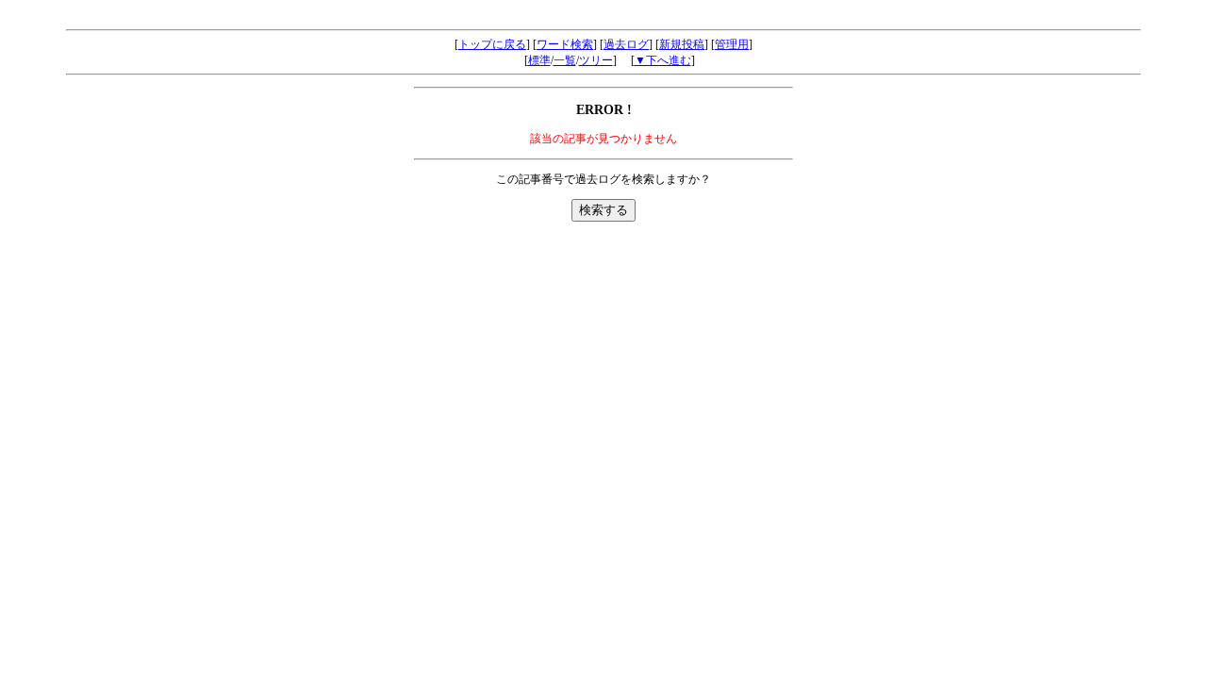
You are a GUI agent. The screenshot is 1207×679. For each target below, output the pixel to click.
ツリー (596, 60)
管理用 (732, 44)
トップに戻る (492, 44)
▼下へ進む (663, 60)
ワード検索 (565, 44)
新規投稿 (681, 44)
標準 (539, 60)
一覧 (565, 60)
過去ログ (626, 44)
